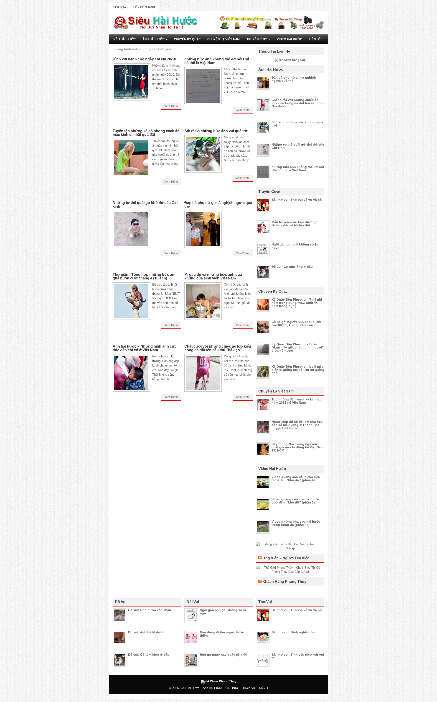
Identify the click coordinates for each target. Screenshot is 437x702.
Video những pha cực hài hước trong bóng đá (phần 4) (296, 523)
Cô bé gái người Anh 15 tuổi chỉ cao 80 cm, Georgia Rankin (296, 323)
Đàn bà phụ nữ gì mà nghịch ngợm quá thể (218, 204)
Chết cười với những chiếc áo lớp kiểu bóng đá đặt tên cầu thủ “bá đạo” (217, 348)
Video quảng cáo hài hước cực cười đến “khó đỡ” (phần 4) (296, 478)
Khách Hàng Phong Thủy (284, 581)
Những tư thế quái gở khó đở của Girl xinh (145, 204)
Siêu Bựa (119, 7)
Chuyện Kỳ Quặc (187, 39)
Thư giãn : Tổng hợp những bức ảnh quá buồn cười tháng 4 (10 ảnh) (145, 276)
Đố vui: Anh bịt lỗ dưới (146, 632)
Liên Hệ (315, 39)
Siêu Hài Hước (124, 39)
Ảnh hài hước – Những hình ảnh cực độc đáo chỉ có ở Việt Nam (145, 348)
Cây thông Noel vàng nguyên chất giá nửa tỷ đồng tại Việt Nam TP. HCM (297, 447)
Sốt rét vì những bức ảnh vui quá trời (216, 131)
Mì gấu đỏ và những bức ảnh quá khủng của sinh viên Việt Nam (213, 276)
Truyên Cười (258, 39)
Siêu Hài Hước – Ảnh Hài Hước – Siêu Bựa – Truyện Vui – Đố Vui (224, 688)
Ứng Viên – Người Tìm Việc (285, 558)
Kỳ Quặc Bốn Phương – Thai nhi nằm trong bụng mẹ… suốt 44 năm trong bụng (297, 303)
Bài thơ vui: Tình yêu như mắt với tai (298, 656)
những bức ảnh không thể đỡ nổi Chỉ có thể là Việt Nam (216, 61)
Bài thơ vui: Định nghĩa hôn (293, 632)
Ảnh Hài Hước (155, 39)
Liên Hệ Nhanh (144, 7)
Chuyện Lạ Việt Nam (223, 39)
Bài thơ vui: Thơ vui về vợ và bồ (297, 199)
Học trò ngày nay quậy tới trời (223, 654)
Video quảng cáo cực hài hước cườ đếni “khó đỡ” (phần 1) (296, 500)
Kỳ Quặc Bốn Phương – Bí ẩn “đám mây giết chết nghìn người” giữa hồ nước (298, 347)
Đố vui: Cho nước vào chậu (149, 610)
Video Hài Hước (289, 39)
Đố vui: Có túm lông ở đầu (292, 266)
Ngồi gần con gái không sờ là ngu (295, 246)
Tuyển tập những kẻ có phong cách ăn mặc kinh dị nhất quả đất (146, 133)
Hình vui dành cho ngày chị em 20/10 (144, 59)
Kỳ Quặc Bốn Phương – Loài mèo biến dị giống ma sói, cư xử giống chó (298, 370)
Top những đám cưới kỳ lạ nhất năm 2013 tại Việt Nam (296, 400)
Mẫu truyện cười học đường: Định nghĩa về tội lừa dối (294, 223)
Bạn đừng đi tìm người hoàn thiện (222, 633)
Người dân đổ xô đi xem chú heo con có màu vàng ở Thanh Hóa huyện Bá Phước (297, 425)
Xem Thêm (171, 106)
